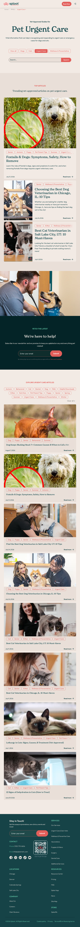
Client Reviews (14, 912)
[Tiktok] (25, 857)
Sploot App (55, 890)
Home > (6, 9)
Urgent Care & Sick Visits (59, 831)
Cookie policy (41, 921)
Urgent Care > (21, 9)
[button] (75, 3)
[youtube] (29, 857)
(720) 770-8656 (17, 846)
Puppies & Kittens (57, 847)
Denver (12, 879)
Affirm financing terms (67, 921)
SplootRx (54, 912)
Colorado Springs (15, 885)
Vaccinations (55, 842)
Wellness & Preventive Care (60, 836)
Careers (12, 907)
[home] (11, 4)
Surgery (54, 853)
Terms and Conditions (56, 359)
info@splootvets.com (18, 852)
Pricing (53, 879)
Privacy (50, 921)
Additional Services (57, 864)
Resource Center (57, 874)
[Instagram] (10, 857)
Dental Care (55, 858)
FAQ (52, 885)
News (53, 896)
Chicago (12, 874)
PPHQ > (13, 9)
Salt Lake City (14, 890)
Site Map (54, 901)
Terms (56, 921)
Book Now (66, 4)
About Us (12, 901)
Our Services (55, 825)
